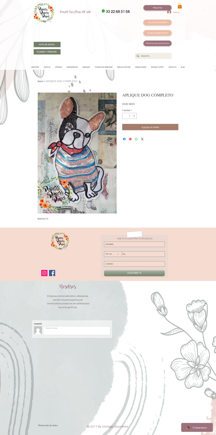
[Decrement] (125, 116)
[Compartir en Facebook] (124, 139)
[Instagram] (44, 273)
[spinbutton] (129, 116)
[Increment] (134, 116)
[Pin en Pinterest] (130, 139)
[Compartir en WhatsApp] (136, 139)
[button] (180, 5)
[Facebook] (52, 273)
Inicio (40, 81)
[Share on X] (142, 139)
